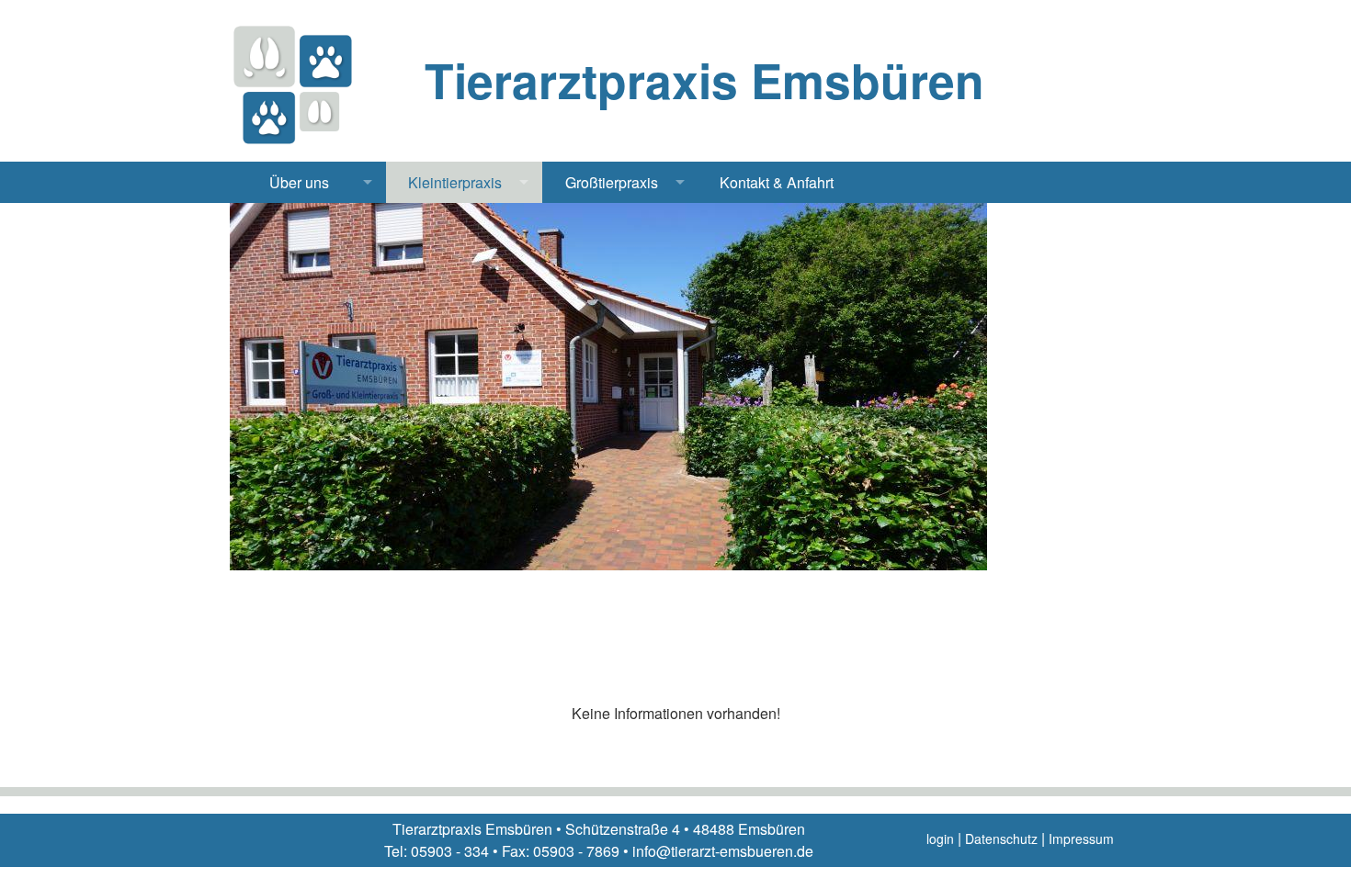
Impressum (1081, 838)
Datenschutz (1001, 838)
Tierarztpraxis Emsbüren (704, 80)
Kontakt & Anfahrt (777, 182)
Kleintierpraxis (455, 182)
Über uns (299, 182)
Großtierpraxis (611, 182)
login (940, 838)
